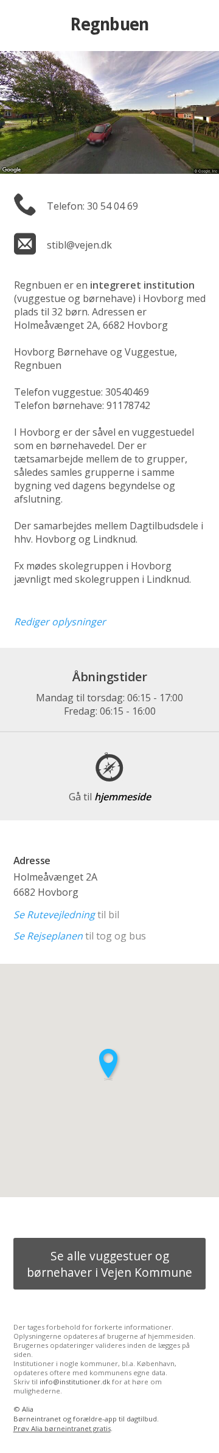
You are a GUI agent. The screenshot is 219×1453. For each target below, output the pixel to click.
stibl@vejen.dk (79, 245)
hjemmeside (110, 796)
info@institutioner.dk (75, 1381)
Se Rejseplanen (48, 936)
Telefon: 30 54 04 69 (92, 206)
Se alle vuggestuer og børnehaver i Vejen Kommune (109, 1264)
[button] (109, 1064)
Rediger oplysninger (60, 621)
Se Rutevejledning (54, 914)
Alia (27, 1408)
